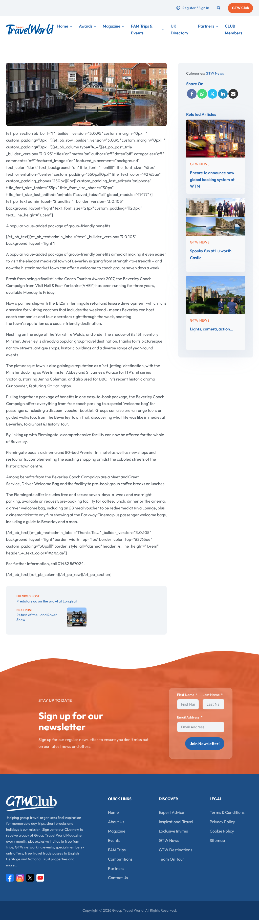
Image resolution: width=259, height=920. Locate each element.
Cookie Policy (222, 831)
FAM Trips (117, 849)
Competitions (120, 859)
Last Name (211, 694)
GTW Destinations (175, 849)
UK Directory (179, 29)
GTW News (215, 73)
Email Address (188, 717)
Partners (206, 26)
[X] (212, 94)
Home (62, 26)
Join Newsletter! (205, 743)
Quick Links (120, 798)
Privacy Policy (222, 821)
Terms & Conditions (227, 812)
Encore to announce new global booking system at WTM (212, 179)
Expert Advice (171, 812)
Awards (85, 26)
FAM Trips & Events (141, 29)
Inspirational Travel (176, 821)
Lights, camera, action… (211, 328)
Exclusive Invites (173, 831)
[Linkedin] (223, 94)
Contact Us (118, 877)
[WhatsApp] (202, 94)
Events (114, 840)
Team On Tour (171, 859)
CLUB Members (233, 29)
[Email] (233, 94)
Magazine (111, 26)
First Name (185, 694)
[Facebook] (192, 94)
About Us (116, 821)
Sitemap (217, 840)
